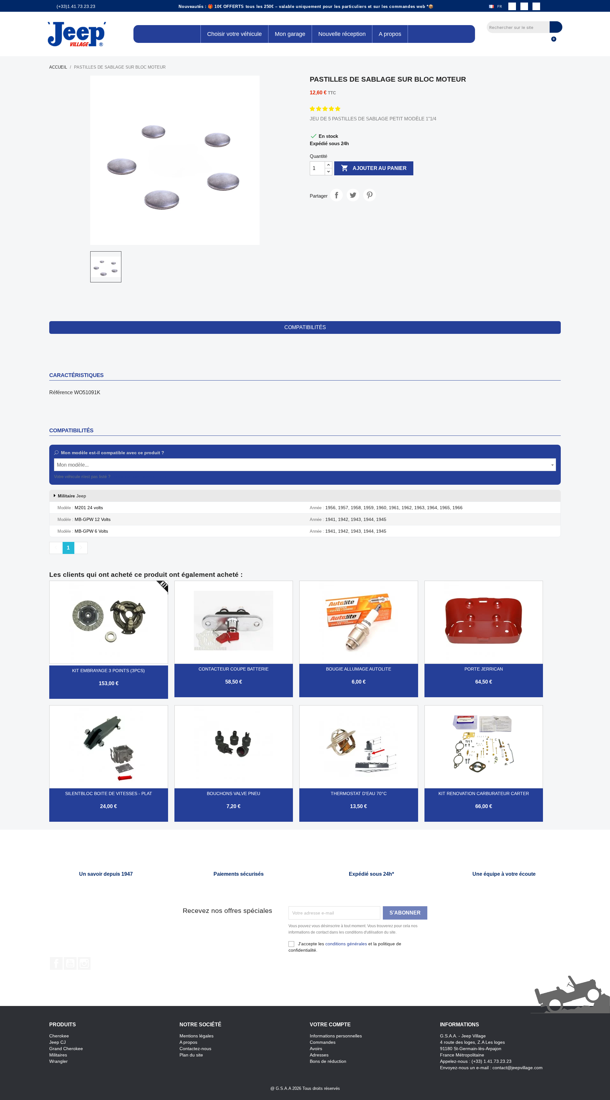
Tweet (353, 195)
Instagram (84, 963)
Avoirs (316, 1048)
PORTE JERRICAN (483, 668)
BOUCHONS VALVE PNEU (233, 793)
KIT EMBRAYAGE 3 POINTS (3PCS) (108, 670)
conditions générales (346, 943)
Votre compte (330, 1024)
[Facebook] (512, 6)
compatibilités (305, 327)
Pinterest (369, 195)
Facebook (56, 963)
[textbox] (305, 465)
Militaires (58, 1054)
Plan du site (191, 1054)
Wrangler (58, 1061)
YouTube (70, 963)
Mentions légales (197, 1035)
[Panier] (551, 42)
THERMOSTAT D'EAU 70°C (359, 793)
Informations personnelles (336, 1035)
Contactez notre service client (139, 476)
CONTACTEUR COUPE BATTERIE (233, 668)
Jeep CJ (57, 1042)
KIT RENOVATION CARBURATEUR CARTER (483, 793)
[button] (326, 108)
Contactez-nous (195, 1048)
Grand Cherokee (66, 1048)
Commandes (323, 1042)
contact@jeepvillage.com (517, 1067)
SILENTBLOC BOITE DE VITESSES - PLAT (108, 793)
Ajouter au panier (374, 168)
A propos (188, 1042)
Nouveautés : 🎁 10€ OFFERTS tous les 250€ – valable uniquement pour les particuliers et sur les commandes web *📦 (306, 6)
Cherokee (59, 1035)
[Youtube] (536, 6)
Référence (61, 392)
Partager (336, 195)
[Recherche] (556, 27)
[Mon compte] (540, 42)
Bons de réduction (328, 1061)
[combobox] (305, 464)
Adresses (319, 1054)
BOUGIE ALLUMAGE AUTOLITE (358, 668)
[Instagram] (524, 6)
